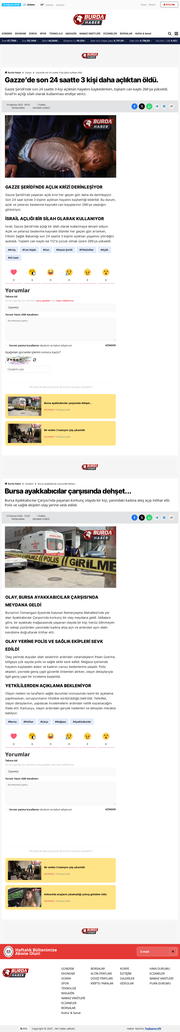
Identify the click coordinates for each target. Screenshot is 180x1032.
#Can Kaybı (29, 249)
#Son (46, 249)
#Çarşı (44, 721)
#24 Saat (13, 257)
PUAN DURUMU (160, 983)
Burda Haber (14, 72)
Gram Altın (140, 40)
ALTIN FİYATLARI (101, 973)
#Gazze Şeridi (64, 249)
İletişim (152, 4)
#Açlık (104, 249)
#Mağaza (60, 721)
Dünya (28, 72)
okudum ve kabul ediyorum (40, 345)
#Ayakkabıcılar (82, 721)
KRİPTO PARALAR (102, 983)
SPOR (43, 33)
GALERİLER (127, 978)
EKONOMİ (20, 33)
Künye (144, 4)
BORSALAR (126, 33)
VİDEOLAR (127, 983)
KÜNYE (124, 969)
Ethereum (73, 40)
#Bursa (12, 721)
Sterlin (49, 40)
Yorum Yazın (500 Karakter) (21, 314)
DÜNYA (33, 33)
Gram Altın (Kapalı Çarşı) (107, 40)
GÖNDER (110, 345)
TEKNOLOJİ (56, 33)
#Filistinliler (86, 249)
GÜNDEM (7, 33)
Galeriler (60, 5)
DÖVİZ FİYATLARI (102, 978)
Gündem (29, 483)
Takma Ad (11, 296)
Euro (29, 40)
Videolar (50, 5)
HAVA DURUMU (160, 969)
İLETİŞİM (125, 973)
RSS (24, 1028)
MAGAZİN (71, 33)
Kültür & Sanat (143, 33)
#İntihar (28, 721)
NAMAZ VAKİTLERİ (89, 33)
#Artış (11, 249)
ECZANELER (110, 33)
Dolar (9, 40)
